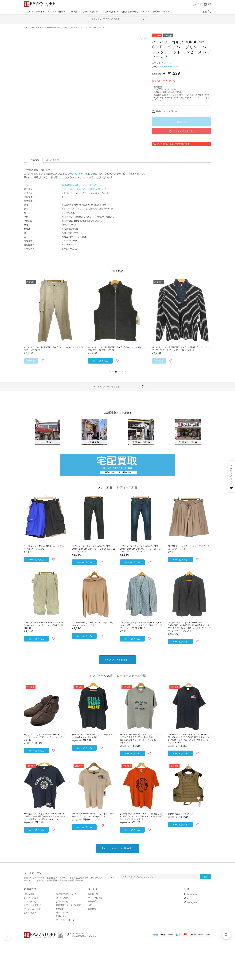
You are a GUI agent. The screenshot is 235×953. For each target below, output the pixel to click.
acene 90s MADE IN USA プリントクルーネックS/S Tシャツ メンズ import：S (93, 815)
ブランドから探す (32, 908)
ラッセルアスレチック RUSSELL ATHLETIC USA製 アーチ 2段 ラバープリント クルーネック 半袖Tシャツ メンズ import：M (44, 816)
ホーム (26, 27)
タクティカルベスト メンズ (180, 813)
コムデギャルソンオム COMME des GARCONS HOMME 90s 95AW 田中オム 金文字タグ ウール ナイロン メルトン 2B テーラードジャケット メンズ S (189, 626)
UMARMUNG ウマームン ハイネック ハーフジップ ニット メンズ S (93, 623)
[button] (226, 934)
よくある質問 (62, 897)
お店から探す (30, 912)
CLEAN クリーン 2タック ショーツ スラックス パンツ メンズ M (189, 547)
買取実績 (92, 901)
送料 (169, 89)
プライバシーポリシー (66, 920)
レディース (67, 188)
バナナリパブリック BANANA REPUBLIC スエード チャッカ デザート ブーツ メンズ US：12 (44, 737)
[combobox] (117, 19)
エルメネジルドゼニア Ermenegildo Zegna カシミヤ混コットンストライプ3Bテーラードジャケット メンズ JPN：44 (141, 625)
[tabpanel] (54, 324)
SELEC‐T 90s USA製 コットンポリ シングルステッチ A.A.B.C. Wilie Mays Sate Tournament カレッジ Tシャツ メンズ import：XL (141, 738)
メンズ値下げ (30, 901)
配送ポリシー (62, 916)
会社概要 (92, 908)
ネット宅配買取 (95, 897)
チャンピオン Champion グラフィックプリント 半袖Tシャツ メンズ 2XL (93, 735)
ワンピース (166, 63)
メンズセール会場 (100, 675)
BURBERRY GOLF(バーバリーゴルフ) (79, 184)
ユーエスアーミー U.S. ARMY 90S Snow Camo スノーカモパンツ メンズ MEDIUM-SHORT (44, 625)
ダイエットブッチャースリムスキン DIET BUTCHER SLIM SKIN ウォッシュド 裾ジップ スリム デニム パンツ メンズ (141, 549)
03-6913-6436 (78, 173)
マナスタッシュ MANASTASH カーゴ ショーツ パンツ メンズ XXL (45, 547)
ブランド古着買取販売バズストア (40, 4)
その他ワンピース (96, 188)
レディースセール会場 (131, 675)
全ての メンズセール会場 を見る (117, 848)
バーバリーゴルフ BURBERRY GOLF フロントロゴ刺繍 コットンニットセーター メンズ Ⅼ (53, 348)
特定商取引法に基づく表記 (68, 905)
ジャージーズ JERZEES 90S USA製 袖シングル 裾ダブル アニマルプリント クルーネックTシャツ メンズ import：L (141, 816)
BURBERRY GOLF (169, 66)
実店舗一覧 (93, 894)
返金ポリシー (62, 912)
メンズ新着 (105, 487)
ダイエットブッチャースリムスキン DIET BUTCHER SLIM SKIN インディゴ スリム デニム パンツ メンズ (93, 549)
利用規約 (60, 908)
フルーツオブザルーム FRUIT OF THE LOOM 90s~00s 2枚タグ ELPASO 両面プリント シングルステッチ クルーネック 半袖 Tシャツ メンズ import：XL (189, 738)
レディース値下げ (32, 905)
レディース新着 (127, 487)
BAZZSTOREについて (66, 894)
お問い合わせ (62, 901)
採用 (90, 905)
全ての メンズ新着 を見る (117, 660)
